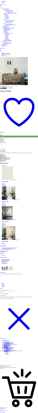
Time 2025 (7, 35)
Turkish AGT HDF (8, 22)
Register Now (11, 298)
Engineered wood (6, 13)
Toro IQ (7, 18)
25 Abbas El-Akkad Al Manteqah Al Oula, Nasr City (9, 247)
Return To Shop (2, 408)
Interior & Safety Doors (7, 43)
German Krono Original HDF (10, 20)
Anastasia (7, 34)
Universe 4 (7, 38)
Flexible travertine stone (7, 29)
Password (1, 291)
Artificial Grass (6, 30)
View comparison (2, 412)
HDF (4, 19)
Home (3, 52)
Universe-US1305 (5, 241)
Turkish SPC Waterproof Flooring (10, 24)
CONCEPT (7, 349)
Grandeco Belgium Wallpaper (8, 33)
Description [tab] (3, 148)
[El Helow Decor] (3, 4)
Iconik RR (7, 16)
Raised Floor (5, 26)
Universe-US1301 (5, 181)
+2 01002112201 (2, 251)
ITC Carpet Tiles (8, 11)
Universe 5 (7, 354)
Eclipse (7, 15)
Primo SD (7, 17)
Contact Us (3, 255)
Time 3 (7, 36)
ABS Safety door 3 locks (7, 42)
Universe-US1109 (5, 221)
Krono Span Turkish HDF (9, 21)
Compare (1, 140)
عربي (3, 2)
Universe (7, 37)
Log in (7, 293)
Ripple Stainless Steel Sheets (8, 40)
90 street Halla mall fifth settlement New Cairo (8, 248)
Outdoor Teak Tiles (6, 25)
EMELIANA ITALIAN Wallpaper (9, 343)
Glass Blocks (6, 32)
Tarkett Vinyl (6, 14)
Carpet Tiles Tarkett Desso (9, 10)
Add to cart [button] (14, 179)
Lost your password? (3, 295)
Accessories (3, 45)
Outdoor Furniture (4, 44)
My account (3, 1)
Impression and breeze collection (12, 344)
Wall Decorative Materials (5, 27)
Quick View (3, 184)
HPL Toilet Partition (5, 263)
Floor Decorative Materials (6, 8)
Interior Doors (4, 41)
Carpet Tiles (5, 9)
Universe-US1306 (5, 201)
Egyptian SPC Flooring (9, 23)
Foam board (5, 31)
